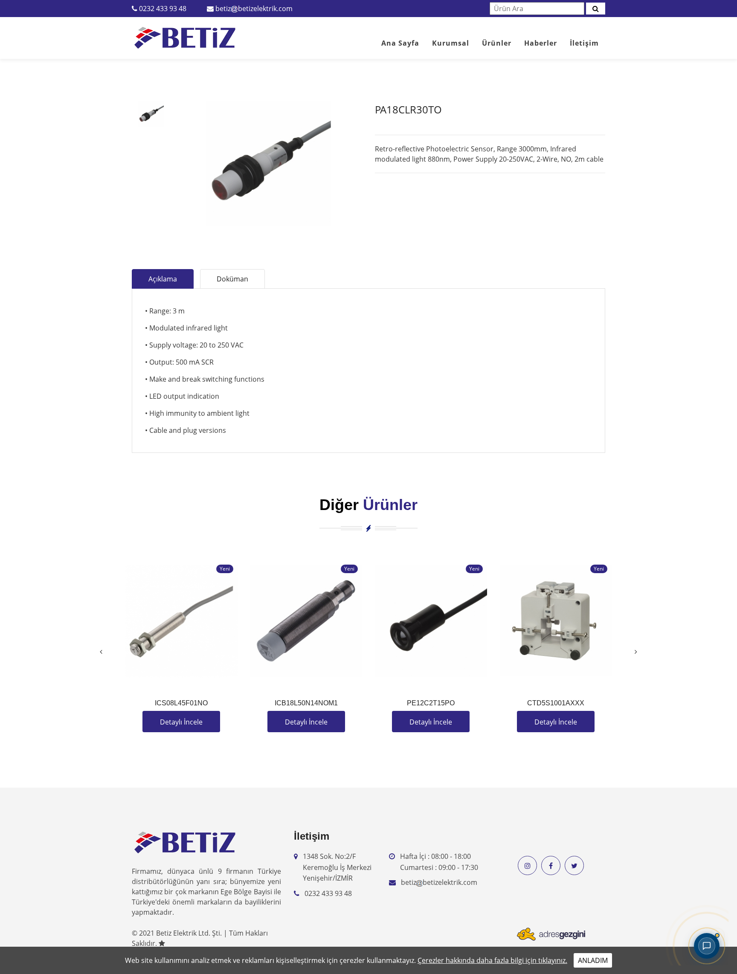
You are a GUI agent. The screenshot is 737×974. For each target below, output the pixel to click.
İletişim (584, 43)
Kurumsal (450, 43)
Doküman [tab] (232, 279)
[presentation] (101, 651)
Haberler (540, 43)
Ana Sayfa (400, 43)
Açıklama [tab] (162, 279)
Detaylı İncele (181, 722)
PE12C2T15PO (431, 703)
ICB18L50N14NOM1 (306, 703)
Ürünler (496, 43)
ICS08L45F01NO (181, 703)
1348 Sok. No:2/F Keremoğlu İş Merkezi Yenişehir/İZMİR (337, 867)
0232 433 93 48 (162, 8)
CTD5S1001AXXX (555, 703)
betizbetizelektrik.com (254, 8)
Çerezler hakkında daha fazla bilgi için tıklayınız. (492, 960)
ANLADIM (593, 960)
